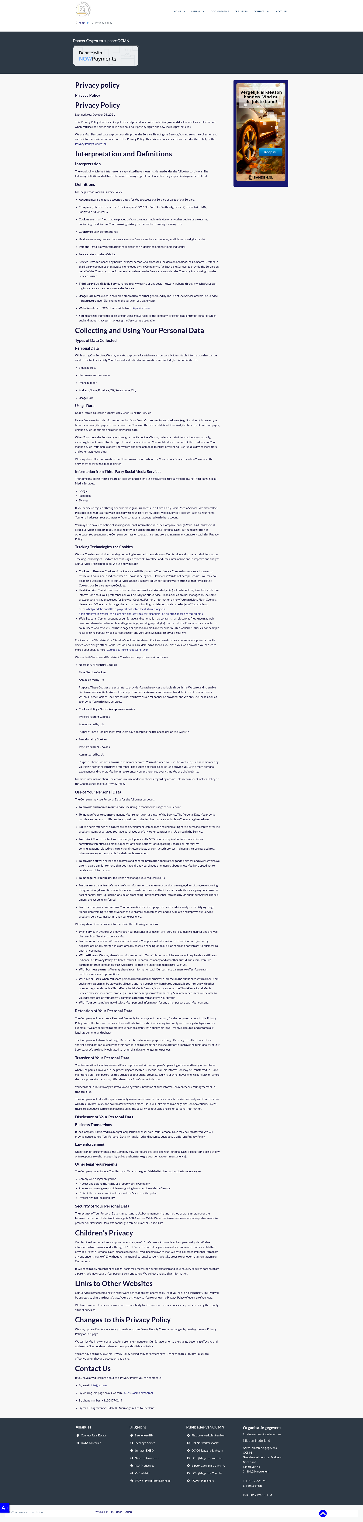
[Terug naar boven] (323, 1513)
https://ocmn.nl (141, 308)
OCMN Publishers (203, 1480)
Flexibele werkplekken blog (208, 1435)
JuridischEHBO (144, 1450)
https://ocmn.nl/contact (138, 1393)
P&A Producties (144, 1465)
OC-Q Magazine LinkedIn (207, 1450)
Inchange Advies (145, 1443)
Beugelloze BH (144, 1435)
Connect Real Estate (93, 1435)
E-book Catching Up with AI (209, 1465)
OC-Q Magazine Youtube (207, 1473)
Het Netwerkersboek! (205, 1443)
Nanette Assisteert (147, 1458)
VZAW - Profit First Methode (153, 1480)
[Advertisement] (253, 24)
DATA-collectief (91, 1443)
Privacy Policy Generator (90, 143)
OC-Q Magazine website (207, 1458)
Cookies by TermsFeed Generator (127, 649)
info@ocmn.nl (99, 1385)
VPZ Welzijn (142, 1473)
